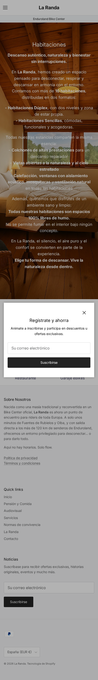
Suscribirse (49, 362)
